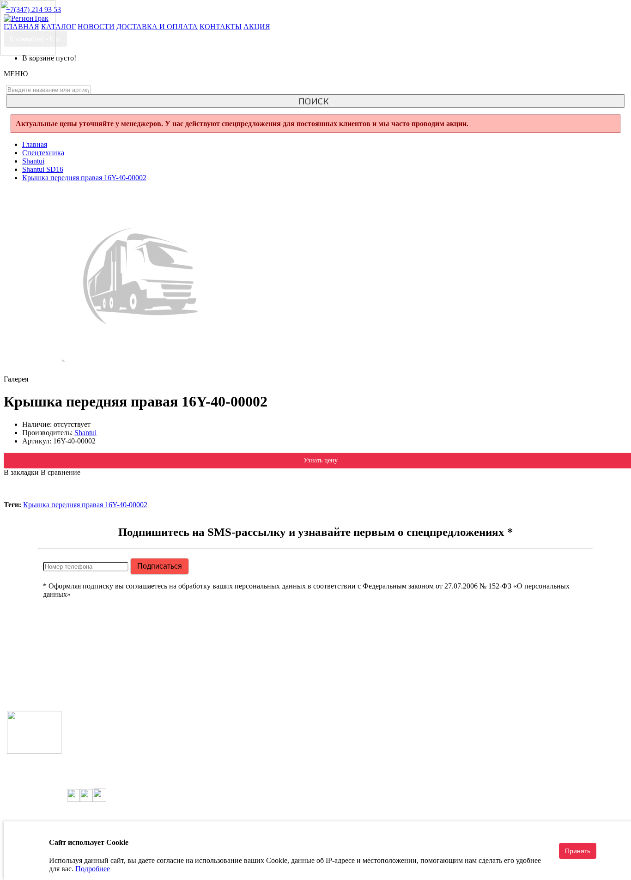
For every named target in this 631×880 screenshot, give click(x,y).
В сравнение (60, 472)
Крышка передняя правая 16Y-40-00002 (85, 505)
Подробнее (92, 869)
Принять (577, 851)
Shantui (85, 433)
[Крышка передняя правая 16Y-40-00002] (142, 371)
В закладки (21, 472)
